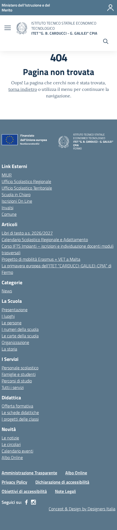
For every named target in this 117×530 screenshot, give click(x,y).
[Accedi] (110, 7)
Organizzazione (15, 342)
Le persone (11, 322)
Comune (9, 214)
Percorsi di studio (17, 381)
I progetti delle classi (20, 419)
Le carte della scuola (20, 336)
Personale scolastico (20, 367)
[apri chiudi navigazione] (7, 28)
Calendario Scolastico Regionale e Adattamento (45, 239)
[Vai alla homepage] (21, 28)
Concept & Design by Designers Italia (82, 508)
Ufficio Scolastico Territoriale (27, 188)
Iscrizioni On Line (17, 201)
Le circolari (11, 444)
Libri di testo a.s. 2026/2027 (27, 233)
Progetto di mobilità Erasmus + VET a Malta (41, 259)
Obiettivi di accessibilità (24, 491)
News (7, 291)
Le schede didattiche (20, 412)
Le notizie (10, 438)
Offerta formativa (17, 406)
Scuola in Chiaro (16, 194)
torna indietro (22, 89)
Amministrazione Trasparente (29, 472)
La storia (9, 349)
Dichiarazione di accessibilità (62, 482)
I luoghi (8, 316)
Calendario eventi (17, 451)
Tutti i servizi (13, 387)
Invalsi (7, 207)
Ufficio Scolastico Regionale (26, 181)
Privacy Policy (14, 482)
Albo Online (12, 457)
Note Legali (65, 491)
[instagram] (33, 502)
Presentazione (14, 309)
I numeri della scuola (20, 329)
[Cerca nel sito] (105, 42)
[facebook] (26, 502)
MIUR (7, 175)
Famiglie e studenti (19, 374)
